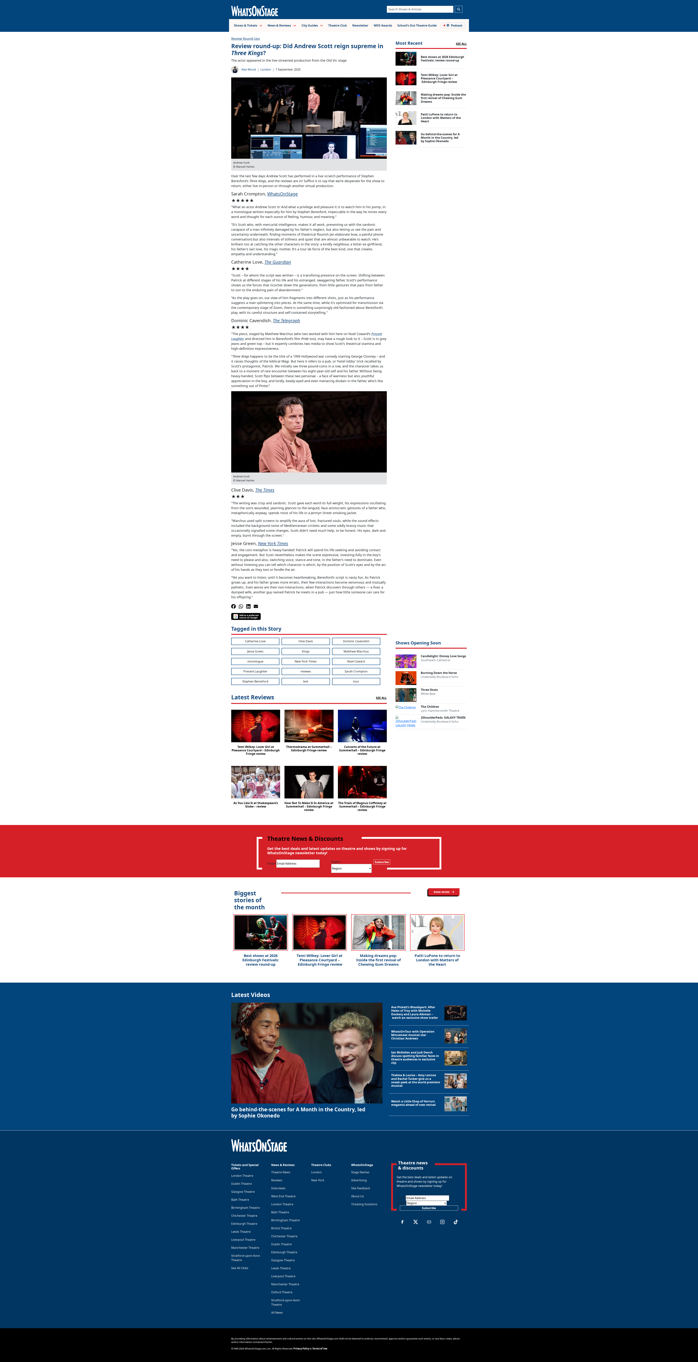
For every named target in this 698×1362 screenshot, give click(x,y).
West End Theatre (283, 1196)
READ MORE (442, 892)
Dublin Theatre (241, 1184)
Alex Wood (248, 69)
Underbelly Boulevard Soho (439, 677)
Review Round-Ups (245, 38)
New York (317, 1180)
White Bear (428, 694)
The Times (264, 490)
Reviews (276, 1180)
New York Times (273, 543)
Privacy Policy (301, 1348)
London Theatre (242, 1176)
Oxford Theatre (281, 1292)
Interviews (278, 1188)
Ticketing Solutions (364, 1204)
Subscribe (382, 862)
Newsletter (360, 25)
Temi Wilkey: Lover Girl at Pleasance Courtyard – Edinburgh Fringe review (319, 960)
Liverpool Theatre (243, 1240)
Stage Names (360, 1172)
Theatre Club (337, 25)
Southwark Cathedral (435, 660)
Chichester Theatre (244, 1216)
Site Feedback (360, 1188)
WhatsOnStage (282, 194)
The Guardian (277, 262)
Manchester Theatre (245, 1248)
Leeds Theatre (241, 1232)
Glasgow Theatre (243, 1192)
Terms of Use (319, 1348)
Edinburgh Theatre (244, 1224)
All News (277, 1313)
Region (336, 862)
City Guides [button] (310, 25)
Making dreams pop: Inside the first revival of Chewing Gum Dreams (378, 960)
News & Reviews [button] (280, 25)
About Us (357, 1196)
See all (461, 44)
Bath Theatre (240, 1200)
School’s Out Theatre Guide (417, 25)
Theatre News (280, 1172)
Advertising (359, 1180)
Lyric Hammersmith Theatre (440, 711)
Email (271, 864)
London (265, 69)
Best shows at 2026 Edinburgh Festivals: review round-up (260, 960)
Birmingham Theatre (245, 1208)
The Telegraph (286, 320)
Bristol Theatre (281, 1228)
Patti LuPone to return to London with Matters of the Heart (437, 960)
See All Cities (239, 1268)
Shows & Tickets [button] (246, 25)
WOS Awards (383, 25)
